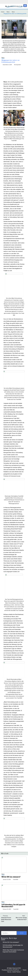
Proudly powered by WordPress (11, 970)
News (3, 57)
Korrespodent (17, 64)
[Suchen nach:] (9, 933)
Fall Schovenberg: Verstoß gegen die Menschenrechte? (13, 905)
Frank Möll (15, 879)
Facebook (14, 964)
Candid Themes (16, 972)
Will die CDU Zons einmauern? (11, 877)
